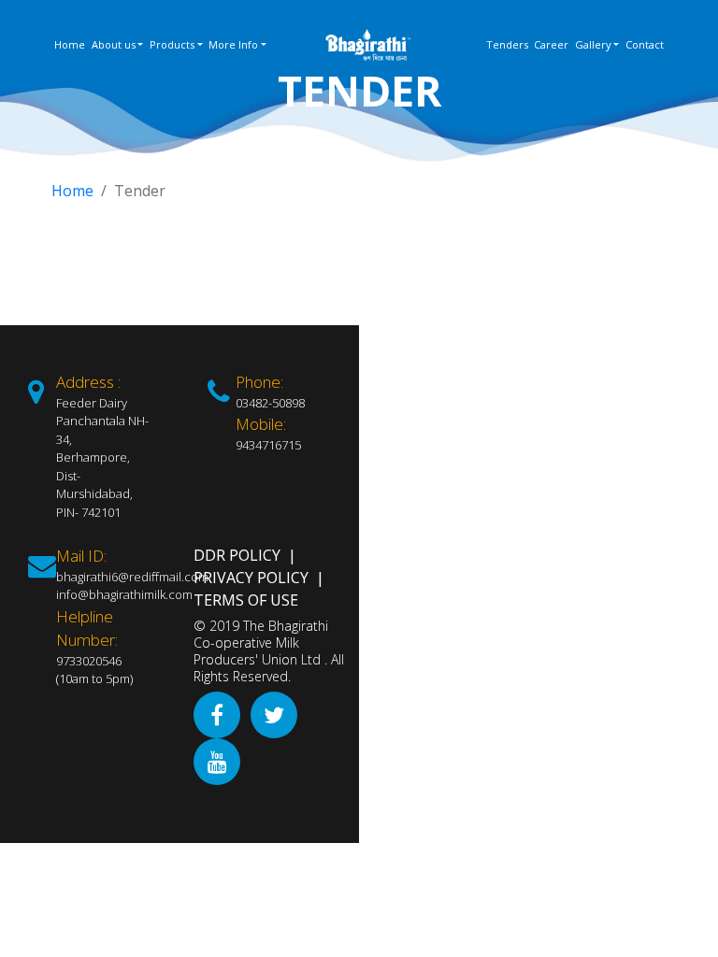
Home (69, 44)
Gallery (593, 44)
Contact (644, 44)
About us (114, 44)
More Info (233, 44)
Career (551, 44)
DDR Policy (237, 555)
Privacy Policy (251, 577)
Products (172, 44)
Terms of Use (246, 600)
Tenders (507, 44)
